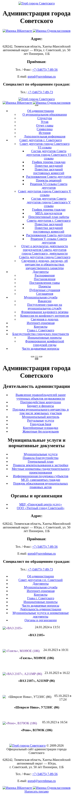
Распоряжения (45, 275)
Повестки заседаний (49, 165)
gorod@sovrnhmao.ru (42, 76)
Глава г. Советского (40, 330)
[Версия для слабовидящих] (36, 356)
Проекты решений (48, 180)
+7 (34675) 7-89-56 (45, 69)
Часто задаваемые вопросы (40, 348)
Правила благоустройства (40, 458)
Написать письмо (37, 791)
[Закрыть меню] (36, 358)
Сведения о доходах (44, 319)
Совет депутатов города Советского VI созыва (45, 145)
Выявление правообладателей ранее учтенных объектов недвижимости (41, 396)
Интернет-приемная (41, 323)
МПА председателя (48, 213)
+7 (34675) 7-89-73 (40, 92)
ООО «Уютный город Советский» (40, 508)
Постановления (44, 279)
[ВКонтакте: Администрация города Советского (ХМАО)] (18, 31)
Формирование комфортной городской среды (44, 343)
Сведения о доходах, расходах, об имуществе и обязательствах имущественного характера (44, 264)
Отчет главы (44, 125)
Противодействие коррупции (40, 402)
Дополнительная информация (44, 136)
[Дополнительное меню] (36, 105)
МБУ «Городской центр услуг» (40, 504)
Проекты (45, 286)
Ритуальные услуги (40, 420)
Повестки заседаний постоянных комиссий (48, 171)
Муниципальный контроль (40, 417)
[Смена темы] (40, 356)
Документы (41, 271)
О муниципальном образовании (45, 114)
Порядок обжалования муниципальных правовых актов (40, 485)
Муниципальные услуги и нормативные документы (41, 614)
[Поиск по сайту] (32, 356)
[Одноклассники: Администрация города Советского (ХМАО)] (52, 31)
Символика (45, 129)
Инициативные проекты (45, 337)
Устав (44, 122)
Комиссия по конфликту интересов (44, 315)
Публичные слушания (44, 290)
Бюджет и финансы (40, 406)
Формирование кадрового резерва (44, 312)
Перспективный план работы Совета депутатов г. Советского (49, 218)
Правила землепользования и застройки (40, 465)
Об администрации (40, 111)
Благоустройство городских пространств (40, 334)
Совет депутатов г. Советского (40, 140)
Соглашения (44, 293)
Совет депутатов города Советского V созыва (44, 193)
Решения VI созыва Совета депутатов (48, 185)
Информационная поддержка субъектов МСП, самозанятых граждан (40, 478)
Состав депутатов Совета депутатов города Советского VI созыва (48, 154)
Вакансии (45, 301)
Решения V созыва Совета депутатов (49, 240)
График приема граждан (48, 162)
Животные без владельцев (41, 431)
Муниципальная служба (40, 297)
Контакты (40, 326)
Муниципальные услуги (41, 454)
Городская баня (40, 424)
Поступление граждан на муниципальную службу (44, 306)
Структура (44, 118)
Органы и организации (41, 620)
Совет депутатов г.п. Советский (40, 580)
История (44, 132)
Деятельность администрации (40, 609)
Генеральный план (41, 461)
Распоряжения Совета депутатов (48, 176)
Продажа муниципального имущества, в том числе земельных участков (41, 411)
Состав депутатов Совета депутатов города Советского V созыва (49, 202)
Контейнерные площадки (40, 427)
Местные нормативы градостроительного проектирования (41, 470)
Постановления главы (44, 282)
